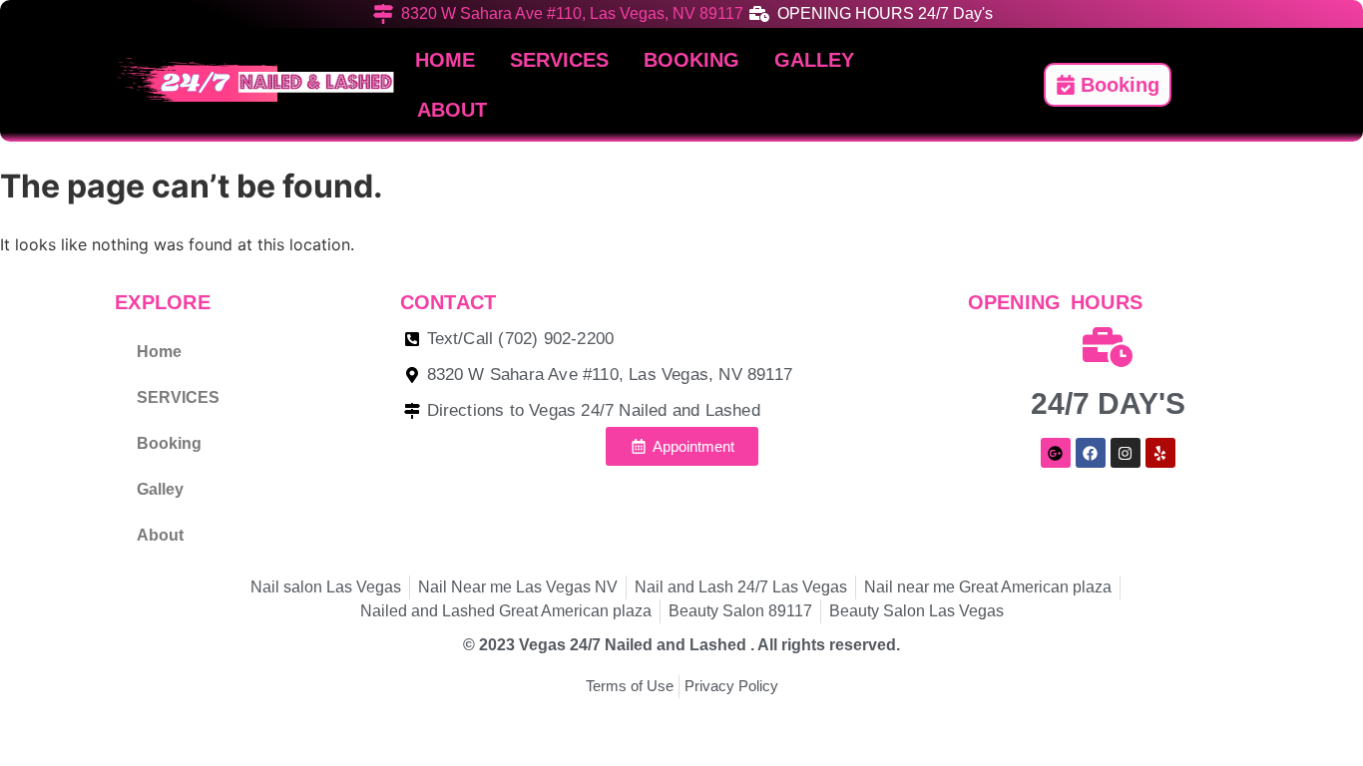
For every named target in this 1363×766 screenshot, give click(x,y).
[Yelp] (1160, 453)
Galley (814, 60)
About (452, 110)
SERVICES (559, 60)
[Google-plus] (1056, 453)
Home (445, 60)
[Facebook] (1091, 453)
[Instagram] (1125, 453)
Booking (691, 60)
